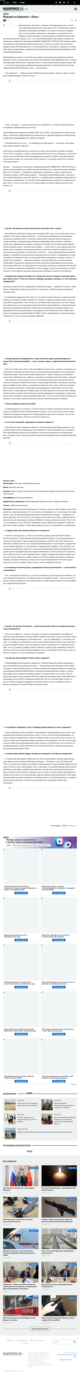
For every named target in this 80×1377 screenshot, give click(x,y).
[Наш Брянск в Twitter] (60, 2)
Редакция (10, 1340)
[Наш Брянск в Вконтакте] (64, 2)
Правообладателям (21, 1340)
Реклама (25, 1343)
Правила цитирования (37, 1340)
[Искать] (74, 1342)
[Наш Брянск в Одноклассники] (56, 2)
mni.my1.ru (71, 826)
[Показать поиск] (74, 2)
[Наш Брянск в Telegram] (68, 2)
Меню (75, 9)
